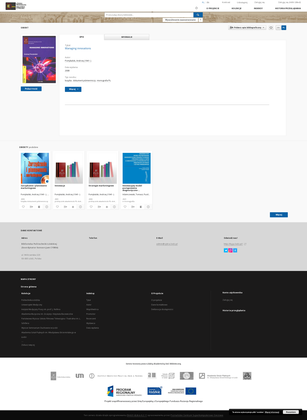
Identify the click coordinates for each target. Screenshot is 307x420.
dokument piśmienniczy (84, 80)
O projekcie (156, 300)
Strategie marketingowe (101, 185)
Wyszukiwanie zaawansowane (180, 20)
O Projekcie (212, 8)
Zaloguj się (259, 2)
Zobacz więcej (28, 345)
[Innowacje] (69, 168)
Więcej (279, 215)
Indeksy (258, 8)
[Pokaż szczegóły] (46, 207)
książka (68, 80)
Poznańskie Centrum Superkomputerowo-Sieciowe (197, 415)
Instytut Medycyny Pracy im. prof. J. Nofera (40, 309)
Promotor (90, 314)
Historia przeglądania (288, 8)
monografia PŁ (104, 80)
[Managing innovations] (39, 59)
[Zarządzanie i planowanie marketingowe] (35, 168)
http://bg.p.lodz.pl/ (233, 244)
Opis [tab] (81, 37)
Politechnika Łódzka (30, 300)
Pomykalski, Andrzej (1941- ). (78, 60)
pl (284, 28)
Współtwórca (92, 309)
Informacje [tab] (126, 37)
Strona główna (29, 286)
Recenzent (91, 318)
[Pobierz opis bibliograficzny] (31, 207)
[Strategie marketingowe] (103, 168)
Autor (89, 304)
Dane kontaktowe (159, 304)
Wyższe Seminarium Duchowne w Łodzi (39, 327)
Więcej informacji (272, 412)
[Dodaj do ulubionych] (271, 28)
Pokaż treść (31, 88)
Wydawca (90, 323)
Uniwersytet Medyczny (31, 304)
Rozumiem (291, 412)
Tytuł (88, 300)
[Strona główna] (196, 6)
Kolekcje (236, 8)
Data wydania (92, 327)
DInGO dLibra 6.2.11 (137, 415)
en (208, 2)
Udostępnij (242, 2)
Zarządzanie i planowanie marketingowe (34, 186)
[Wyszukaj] (198, 14)
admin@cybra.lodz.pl (167, 244)
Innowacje (60, 185)
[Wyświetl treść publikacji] (39, 207)
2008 (67, 70)
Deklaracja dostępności (162, 309)
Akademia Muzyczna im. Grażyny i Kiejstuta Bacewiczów (47, 314)
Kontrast (226, 2)
